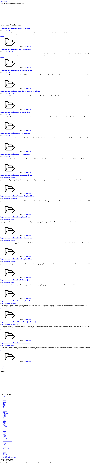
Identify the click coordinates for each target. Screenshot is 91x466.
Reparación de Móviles (5, 1)
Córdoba (4, 414)
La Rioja (4, 425)
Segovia (4, 442)
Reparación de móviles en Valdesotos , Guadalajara (16, 301)
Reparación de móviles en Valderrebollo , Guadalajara (17, 196)
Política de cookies (6, 456)
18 (3, 366)
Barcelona (5, 405)
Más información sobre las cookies (9, 457)
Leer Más (2, 36)
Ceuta (4, 412)
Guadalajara (28, 46)
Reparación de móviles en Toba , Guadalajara (15, 154)
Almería (4, 401)
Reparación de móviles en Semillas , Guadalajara (16, 238)
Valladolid (5, 451)
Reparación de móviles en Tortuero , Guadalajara (16, 175)
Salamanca (5, 439)
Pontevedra (5, 438)
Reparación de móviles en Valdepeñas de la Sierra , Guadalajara (20, 91)
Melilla (4, 433)
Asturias (4, 402)
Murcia (4, 434)
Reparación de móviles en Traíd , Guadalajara (15, 280)
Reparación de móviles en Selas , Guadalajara (15, 133)
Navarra (4, 435)
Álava (4, 397)
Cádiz (4, 408)
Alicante (4, 400)
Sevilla (4, 443)
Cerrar (1, 464)
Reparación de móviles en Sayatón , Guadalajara (15, 28)
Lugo (4, 429)
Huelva (4, 421)
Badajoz (4, 404)
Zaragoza (5, 454)
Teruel (4, 446)
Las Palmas (5, 426)
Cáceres (4, 407)
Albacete (4, 398)
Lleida (4, 428)
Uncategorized (6, 448)
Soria (4, 444)
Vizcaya (4, 452)
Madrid (4, 431)
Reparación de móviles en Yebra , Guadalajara (15, 217)
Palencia (4, 437)
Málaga (4, 432)
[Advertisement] (45, 13)
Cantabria (5, 410)
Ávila (4, 403)
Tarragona (5, 445)
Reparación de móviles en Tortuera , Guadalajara (16, 70)
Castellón (5, 411)
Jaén (4, 424)
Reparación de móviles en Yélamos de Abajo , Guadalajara (19, 322)
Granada (4, 417)
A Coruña (5, 396)
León (4, 427)
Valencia (4, 449)
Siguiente (2, 368)
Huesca (4, 422)
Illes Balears (5, 423)
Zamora (4, 453)
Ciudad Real (5, 413)
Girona (4, 416)
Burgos (4, 406)
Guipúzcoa (5, 419)
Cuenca (4, 415)
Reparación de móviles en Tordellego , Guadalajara (16, 259)
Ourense (4, 436)
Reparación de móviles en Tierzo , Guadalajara (15, 49)
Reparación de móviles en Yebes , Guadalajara (15, 112)
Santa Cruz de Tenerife (7, 441)
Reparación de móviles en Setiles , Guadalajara (15, 343)
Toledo (4, 447)
